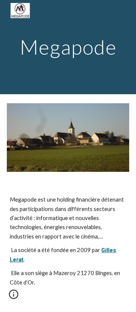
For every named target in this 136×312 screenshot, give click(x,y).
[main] (68, 47)
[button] (14, 297)
